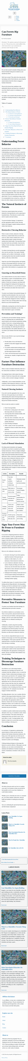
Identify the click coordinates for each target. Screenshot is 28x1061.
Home (3, 1016)
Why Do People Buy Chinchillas (17, 840)
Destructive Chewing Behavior (15, 113)
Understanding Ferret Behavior (13, 110)
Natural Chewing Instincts (14, 122)
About (3, 1020)
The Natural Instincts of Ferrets (13, 111)
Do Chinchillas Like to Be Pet (16, 848)
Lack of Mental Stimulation (15, 124)
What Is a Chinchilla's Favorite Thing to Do (16, 825)
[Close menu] (14, 13)
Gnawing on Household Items (15, 115)
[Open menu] (9, 17)
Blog (3, 1024)
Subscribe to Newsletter (14, 776)
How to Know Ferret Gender (7, 862)
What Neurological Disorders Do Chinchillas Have (17, 833)
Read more (4, 905)
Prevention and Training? (14, 117)
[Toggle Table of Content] (3, 107)
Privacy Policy (5, 1057)
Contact (4, 1027)
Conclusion (8, 137)
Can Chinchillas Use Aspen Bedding (15, 817)
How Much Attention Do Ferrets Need (10, 859)
